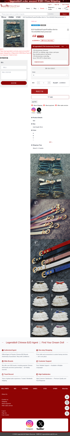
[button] (38, 82)
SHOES (35, 388)
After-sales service (7, 405)
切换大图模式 (51, 68)
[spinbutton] (44, 82)
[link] (3, 17)
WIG (15, 388)
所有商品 (11, 17)
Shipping (4, 401)
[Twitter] (40, 424)
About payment (6, 403)
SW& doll (33, 21)
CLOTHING (25, 388)
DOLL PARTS (5, 388)
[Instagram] (30, 424)
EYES (45, 388)
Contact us (5, 399)
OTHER (18, 17)
